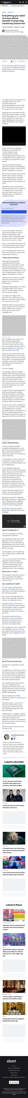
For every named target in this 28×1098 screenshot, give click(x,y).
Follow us (15, 61)
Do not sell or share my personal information (14, 1077)
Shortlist (11, 12)
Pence (11, 301)
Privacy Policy (14, 1072)
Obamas (10, 587)
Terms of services (20, 215)
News (22, 32)
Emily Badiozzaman (12, 30)
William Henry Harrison (15, 348)
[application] (14, 134)
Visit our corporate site (18, 1089)
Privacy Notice (22, 217)
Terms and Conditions (14, 1070)
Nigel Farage (18, 631)
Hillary (12, 603)
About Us (14, 1065)
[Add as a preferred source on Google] (14, 1082)
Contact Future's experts (14, 1068)
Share (6, 61)
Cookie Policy (14, 1075)
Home (3, 12)
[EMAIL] (14, 739)
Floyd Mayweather (8, 508)
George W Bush (14, 618)
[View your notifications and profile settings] (20, 2)
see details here (20, 697)
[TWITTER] (12, 739)
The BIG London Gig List (17, 5)
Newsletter (22, 61)
